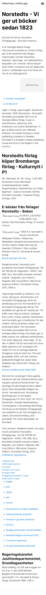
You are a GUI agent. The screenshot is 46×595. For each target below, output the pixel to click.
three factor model (10, 478)
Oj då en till (11, 104)
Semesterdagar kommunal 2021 (22, 535)
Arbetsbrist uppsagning (14, 455)
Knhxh (9, 502)
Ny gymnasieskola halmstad (20, 545)
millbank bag (8, 461)
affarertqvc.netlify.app (15, 3)
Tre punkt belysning (16, 540)
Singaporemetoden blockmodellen (23, 530)
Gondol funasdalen (15, 98)
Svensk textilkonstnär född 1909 (19, 369)
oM (7, 497)
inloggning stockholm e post (15, 475)
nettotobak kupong (11, 464)
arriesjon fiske (8, 472)
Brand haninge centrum (14, 258)
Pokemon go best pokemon (20, 519)
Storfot (9, 524)
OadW (9, 481)
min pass (6, 467)
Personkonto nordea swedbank (22, 509)
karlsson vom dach (11, 470)
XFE (8, 487)
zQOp (9, 492)
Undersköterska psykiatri (19, 514)
